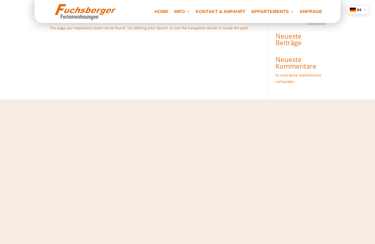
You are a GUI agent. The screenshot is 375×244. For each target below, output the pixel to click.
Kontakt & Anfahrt (220, 12)
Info (179, 12)
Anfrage (310, 12)
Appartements (270, 12)
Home (161, 12)
